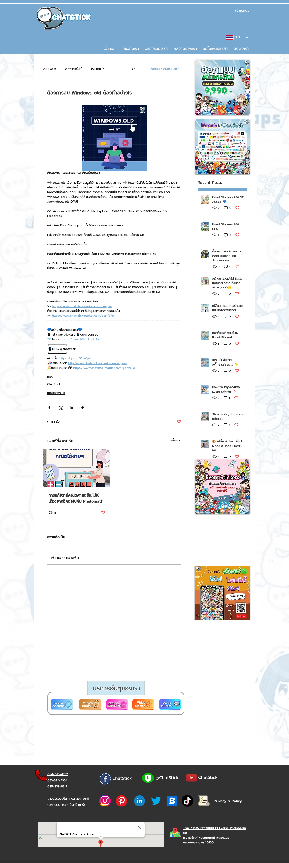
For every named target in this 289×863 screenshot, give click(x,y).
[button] (127, 485)
